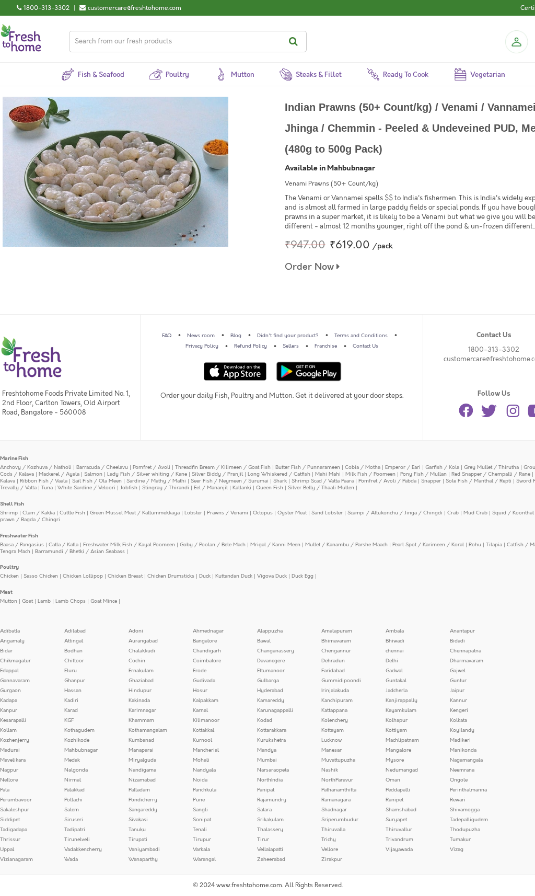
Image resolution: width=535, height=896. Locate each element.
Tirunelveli (77, 839)
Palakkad (74, 790)
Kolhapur (397, 720)
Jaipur (457, 690)
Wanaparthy (143, 859)
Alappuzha (270, 631)
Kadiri (71, 700)
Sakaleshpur (14, 809)
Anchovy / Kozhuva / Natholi (36, 467)
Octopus (263, 512)
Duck (205, 576)
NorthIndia (270, 780)
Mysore (395, 760)
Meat (6, 592)
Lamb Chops (70, 601)
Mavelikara (13, 760)
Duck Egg (302, 576)
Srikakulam (270, 819)
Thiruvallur (399, 829)
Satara (264, 809)
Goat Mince (103, 601)
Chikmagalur (15, 660)
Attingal (73, 641)
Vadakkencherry (83, 849)
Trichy (328, 839)
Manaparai (141, 750)
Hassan (73, 690)
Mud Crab (475, 512)
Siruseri (73, 819)
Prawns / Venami (227, 512)
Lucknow (331, 740)
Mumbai (267, 760)
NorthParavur (337, 780)
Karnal (200, 710)
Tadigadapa (13, 829)
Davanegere (271, 660)
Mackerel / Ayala (59, 474)
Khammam (141, 720)
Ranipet (394, 799)
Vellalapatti (270, 849)
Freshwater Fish (19, 535)
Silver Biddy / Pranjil (217, 474)
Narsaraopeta (273, 770)
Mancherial (206, 750)
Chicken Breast (125, 576)
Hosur (200, 690)
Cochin (137, 660)
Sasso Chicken (41, 576)
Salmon (93, 474)
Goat (27, 601)
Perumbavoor (16, 799)
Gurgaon (10, 690)
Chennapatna (465, 650)
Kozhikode (76, 740)
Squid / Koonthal (513, 512)
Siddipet (10, 819)
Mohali (201, 760)
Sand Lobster (327, 512)
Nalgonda (76, 770)
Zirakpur (331, 859)
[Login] (516, 41)
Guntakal (396, 680)
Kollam (8, 730)
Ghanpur (74, 680)
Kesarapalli (13, 720)
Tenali (200, 829)
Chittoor (74, 660)
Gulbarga (268, 680)
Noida (200, 780)
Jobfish (128, 487)
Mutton (8, 601)
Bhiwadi (395, 641)
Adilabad (75, 631)
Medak (72, 760)
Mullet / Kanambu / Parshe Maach (346, 544)
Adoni (136, 631)
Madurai (10, 750)
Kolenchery (334, 720)
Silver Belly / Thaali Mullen (321, 487)
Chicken (9, 576)
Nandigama (142, 770)
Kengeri (459, 710)
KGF (69, 720)
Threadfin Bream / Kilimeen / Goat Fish (223, 467)
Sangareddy (143, 809)
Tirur (263, 839)
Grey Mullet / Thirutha (491, 467)
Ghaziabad (141, 680)
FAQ (166, 335)
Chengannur (336, 650)
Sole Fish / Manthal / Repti (478, 481)
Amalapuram (336, 631)
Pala (4, 790)
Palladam (139, 790)
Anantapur (462, 631)
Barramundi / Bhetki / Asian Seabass (80, 551)
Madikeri (460, 740)
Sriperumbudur (339, 819)
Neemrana (462, 770)
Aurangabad (143, 641)
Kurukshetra (271, 740)
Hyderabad (270, 690)
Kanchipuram (337, 700)
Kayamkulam (401, 710)
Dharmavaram (466, 660)
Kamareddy (270, 700)
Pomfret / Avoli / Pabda (387, 481)
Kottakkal (203, 730)
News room (201, 335)
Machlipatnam (402, 740)
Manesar (331, 750)
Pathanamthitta (338, 790)
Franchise (326, 346)
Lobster (193, 512)
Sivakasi (138, 819)
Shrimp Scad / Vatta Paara (323, 481)
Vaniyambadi (144, 849)
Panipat (265, 790)
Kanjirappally (401, 700)
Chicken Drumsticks (170, 576)
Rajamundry (271, 799)
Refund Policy (250, 346)
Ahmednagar (208, 631)
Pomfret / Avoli (151, 467)
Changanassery (275, 650)
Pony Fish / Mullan (423, 474)
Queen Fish (269, 487)
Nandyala (204, 770)
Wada (71, 859)
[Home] (21, 28)
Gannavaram (15, 680)
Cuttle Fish (72, 512)
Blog (235, 335)
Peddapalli (398, 790)
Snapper (431, 481)
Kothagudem (79, 730)
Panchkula (204, 790)
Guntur (458, 680)
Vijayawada (399, 849)
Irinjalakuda (335, 690)
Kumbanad (141, 740)
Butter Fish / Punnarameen (307, 467)
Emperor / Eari (403, 467)
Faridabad (333, 670)
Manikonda (463, 750)
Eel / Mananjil (211, 487)
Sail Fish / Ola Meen (97, 481)
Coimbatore (207, 660)
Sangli (200, 809)
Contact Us (365, 346)
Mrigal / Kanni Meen (275, 544)
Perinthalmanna (468, 790)
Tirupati (138, 839)
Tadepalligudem (469, 819)
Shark (280, 481)
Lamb (44, 601)
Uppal (7, 849)
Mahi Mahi (328, 474)
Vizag (456, 849)
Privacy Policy (201, 346)
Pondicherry (143, 799)
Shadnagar (334, 809)
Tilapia (494, 544)
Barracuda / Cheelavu (102, 467)
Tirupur (202, 839)
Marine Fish (14, 458)
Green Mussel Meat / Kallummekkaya (135, 512)
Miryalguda (142, 760)
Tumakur (460, 839)
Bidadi (457, 641)
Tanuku (137, 829)
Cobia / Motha (362, 467)
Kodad (264, 720)
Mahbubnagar (81, 750)
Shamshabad (401, 809)
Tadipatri (74, 829)
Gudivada (204, 680)
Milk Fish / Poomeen (370, 474)
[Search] (295, 41)
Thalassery (270, 829)
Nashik (329, 770)
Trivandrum (399, 839)
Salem (71, 809)
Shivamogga (465, 809)
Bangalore (205, 641)
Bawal (264, 641)
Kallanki (241, 487)
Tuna (47, 487)
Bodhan (73, 650)
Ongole (459, 780)
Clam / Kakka (38, 512)
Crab (453, 512)
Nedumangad (402, 770)
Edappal (9, 670)
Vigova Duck (272, 576)
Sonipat (202, 819)
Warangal (204, 859)
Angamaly (12, 641)
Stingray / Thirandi (165, 487)
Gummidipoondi (341, 680)
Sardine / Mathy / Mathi (156, 481)
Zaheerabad (271, 859)
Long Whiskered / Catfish (279, 474)
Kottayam (332, 730)
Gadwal (394, 670)
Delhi (392, 660)
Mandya (266, 750)
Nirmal (72, 780)
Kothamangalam (148, 730)
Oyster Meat (292, 512)
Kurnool (202, 740)
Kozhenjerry (14, 740)
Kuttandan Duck (233, 576)
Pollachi (73, 799)
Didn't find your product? (288, 335)
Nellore (9, 780)
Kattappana (334, 710)
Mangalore (398, 750)
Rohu (475, 544)
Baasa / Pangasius (22, 544)
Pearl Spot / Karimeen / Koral (428, 544)
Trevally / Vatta (18, 487)
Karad (71, 710)
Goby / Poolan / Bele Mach (213, 544)
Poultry (9, 567)
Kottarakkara (271, 730)
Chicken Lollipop (83, 576)
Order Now (310, 266)
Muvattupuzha (338, 760)
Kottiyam (396, 730)
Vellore (329, 849)
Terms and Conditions (361, 335)
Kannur (458, 700)
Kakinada (139, 700)
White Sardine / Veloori (86, 487)
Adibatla (10, 631)
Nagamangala (466, 760)
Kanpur (8, 710)
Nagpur (9, 770)
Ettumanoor (271, 670)
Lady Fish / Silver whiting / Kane (147, 474)
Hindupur (140, 690)
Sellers (291, 346)
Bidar (6, 650)
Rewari (458, 799)
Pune (199, 799)
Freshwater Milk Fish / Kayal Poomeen (129, 544)
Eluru (70, 670)
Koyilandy (462, 730)
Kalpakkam (205, 700)
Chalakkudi (142, 650)
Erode (199, 670)
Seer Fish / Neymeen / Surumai (230, 481)
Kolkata (458, 720)
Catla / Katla (63, 544)
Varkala (201, 849)
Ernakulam (141, 670)
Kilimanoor (206, 720)
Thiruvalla (333, 829)
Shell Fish (12, 504)
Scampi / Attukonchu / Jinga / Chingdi (395, 512)
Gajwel (458, 670)
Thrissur (10, 839)
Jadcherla (397, 690)
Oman (393, 780)
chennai (395, 650)
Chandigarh (207, 650)
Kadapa (8, 700)
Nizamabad (142, 780)
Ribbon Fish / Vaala (43, 481)
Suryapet (396, 819)
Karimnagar (142, 710)
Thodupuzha (465, 829)
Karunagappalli (275, 710)
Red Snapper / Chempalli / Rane (490, 474)
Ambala (395, 631)
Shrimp (9, 512)
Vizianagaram (16, 859)
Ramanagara (336, 799)
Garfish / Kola (442, 467)
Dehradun (333, 660)
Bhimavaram (336, 641)
